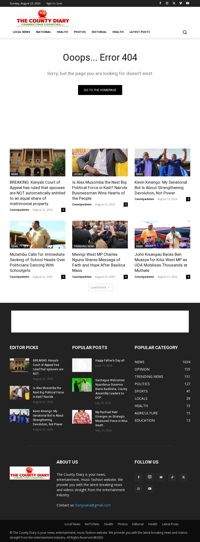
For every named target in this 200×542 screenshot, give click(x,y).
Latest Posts (170, 524)
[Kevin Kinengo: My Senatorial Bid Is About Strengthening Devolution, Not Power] (162, 162)
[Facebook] (160, 3)
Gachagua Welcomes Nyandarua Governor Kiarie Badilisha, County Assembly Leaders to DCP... (111, 389)
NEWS (14, 174)
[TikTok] (172, 477)
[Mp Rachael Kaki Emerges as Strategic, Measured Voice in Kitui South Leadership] (82, 417)
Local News (72, 524)
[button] (184, 32)
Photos (123, 524)
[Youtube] (187, 3)
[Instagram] (167, 3)
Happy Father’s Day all (109, 360)
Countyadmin (19, 209)
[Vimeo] (180, 3)
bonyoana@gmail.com (93, 505)
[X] (174, 3)
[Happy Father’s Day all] (82, 365)
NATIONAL (92, 524)
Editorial (138, 524)
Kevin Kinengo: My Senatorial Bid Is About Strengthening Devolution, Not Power (161, 187)
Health (108, 524)
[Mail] (161, 477)
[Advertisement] (133, 17)
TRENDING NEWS (84, 246)
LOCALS (78, 174)
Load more (98, 287)
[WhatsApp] (138, 489)
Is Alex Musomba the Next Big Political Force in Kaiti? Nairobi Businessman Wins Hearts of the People (99, 190)
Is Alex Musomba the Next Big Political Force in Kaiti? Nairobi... (48, 392)
